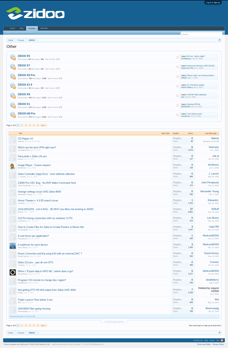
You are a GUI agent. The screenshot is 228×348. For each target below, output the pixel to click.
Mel (19, 302)
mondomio (185, 116)
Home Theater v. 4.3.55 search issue (38, 200)
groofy (20, 212)
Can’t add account (194, 114)
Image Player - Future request (34, 165)
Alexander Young (25, 194)
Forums (32, 28)
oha (182, 97)
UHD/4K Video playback (197, 95)
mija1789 (214, 226)
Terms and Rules (204, 344)
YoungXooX (22, 239)
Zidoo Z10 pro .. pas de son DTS (35, 262)
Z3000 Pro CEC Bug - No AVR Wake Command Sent (47, 183)
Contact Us (198, 340)
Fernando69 (23, 230)
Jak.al (20, 159)
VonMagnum (186, 59)
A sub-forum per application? (33, 236)
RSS (177, 57)
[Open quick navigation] (219, 40)
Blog (21, 28)
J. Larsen (22, 177)
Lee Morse (22, 221)
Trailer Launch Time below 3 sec (35, 299)
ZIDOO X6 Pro (26, 75)
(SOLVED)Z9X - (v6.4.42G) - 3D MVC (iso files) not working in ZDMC (56, 209)
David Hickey (23, 256)
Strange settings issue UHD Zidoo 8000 (39, 191)
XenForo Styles (74, 344)
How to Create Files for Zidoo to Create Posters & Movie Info (51, 227)
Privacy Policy (218, 344)
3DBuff (184, 78)
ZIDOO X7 (24, 65)
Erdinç (20, 293)
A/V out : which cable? (196, 56)
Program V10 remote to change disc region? (42, 280)
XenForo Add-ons (59, 344)
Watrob (21, 141)
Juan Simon (22, 247)
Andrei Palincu (187, 87)
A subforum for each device (33, 244)
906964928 (185, 107)
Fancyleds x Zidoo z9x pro (32, 156)
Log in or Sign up (213, 3)
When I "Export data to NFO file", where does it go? (45, 271)
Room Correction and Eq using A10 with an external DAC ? (50, 253)
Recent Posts (27, 33)
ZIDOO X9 (24, 94)
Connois (21, 265)
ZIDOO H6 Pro (26, 113)
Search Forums (12, 33)
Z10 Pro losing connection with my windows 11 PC (45, 218)
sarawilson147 (24, 150)
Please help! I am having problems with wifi (204, 75)
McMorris (22, 168)
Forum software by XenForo (27, 344)
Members (44, 28)
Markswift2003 (211, 235)
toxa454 (21, 203)
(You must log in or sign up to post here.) (205, 325)
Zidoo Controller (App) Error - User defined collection (46, 174)
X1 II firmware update (195, 85)
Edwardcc (213, 200)
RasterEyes (23, 274)
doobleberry (23, 283)
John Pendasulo (24, 186)
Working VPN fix (193, 104)
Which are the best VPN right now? (37, 147)
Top (217, 340)
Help (206, 340)
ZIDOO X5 (24, 56)
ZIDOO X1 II (25, 84)
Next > (43, 125)
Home (12, 28)
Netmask (214, 147)
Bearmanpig (23, 311)
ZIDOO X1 (24, 104)
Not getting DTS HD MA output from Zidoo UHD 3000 (47, 290)
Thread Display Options (114, 321)
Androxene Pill (187, 68)
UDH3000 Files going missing (34, 308)
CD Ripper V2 (25, 138)
